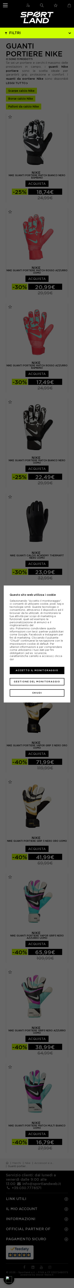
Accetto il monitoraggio (37, 670)
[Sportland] (37, 17)
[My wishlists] (55, 5)
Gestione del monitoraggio (37, 681)
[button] (9, 1279)
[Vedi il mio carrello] (69, 5)
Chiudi (37, 693)
